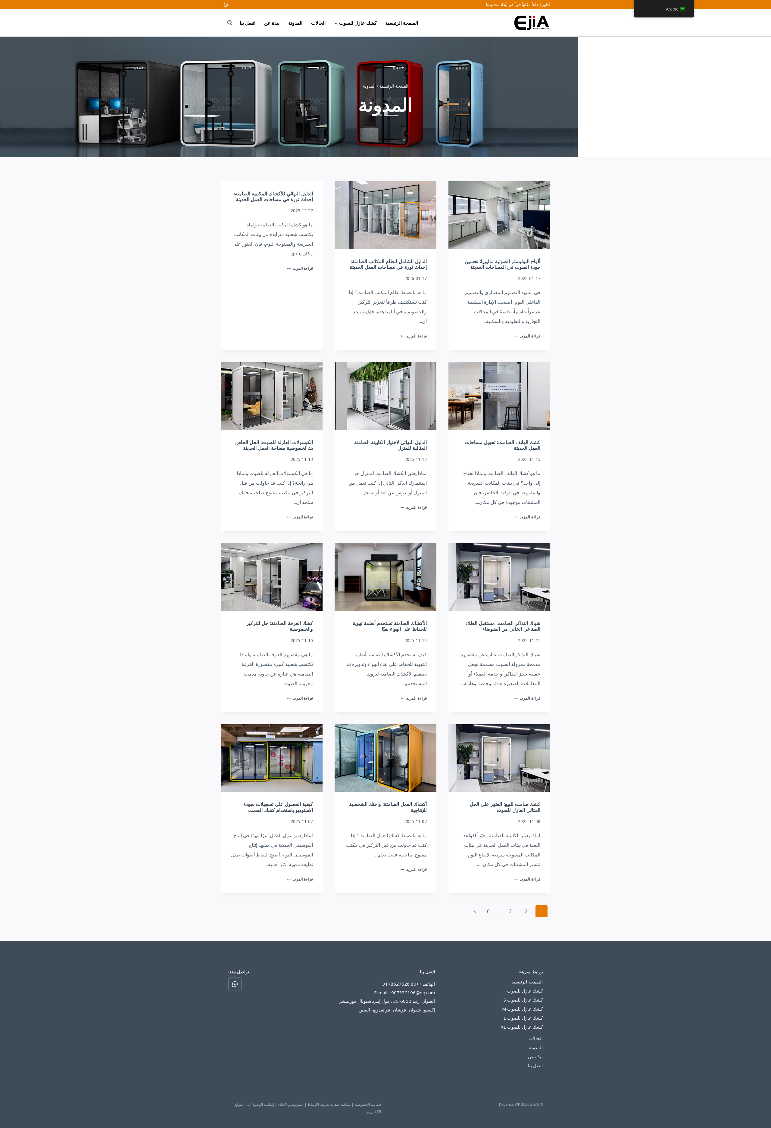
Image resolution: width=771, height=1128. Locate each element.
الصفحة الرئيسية (401, 23)
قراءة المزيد (527, 336)
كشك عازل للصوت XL (522, 1027)
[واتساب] (225, 4)
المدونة (295, 23)
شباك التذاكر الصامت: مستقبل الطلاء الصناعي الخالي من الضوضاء (502, 626)
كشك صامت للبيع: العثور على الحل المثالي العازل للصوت (505, 807)
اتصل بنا (247, 23)
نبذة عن (271, 23)
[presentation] (499, 215)
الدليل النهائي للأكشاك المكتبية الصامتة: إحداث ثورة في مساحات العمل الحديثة (273, 196)
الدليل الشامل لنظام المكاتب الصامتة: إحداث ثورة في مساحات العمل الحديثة (388, 264)
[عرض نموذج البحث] (227, 23)
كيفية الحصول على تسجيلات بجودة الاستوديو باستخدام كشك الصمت (278, 807)
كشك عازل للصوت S (523, 1000)
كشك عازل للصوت (525, 991)
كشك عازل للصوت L (523, 1018)
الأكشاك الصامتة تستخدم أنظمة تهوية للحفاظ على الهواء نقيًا (390, 626)
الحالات (318, 23)
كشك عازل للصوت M (522, 1009)
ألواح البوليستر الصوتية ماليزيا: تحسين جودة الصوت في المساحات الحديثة (502, 264)
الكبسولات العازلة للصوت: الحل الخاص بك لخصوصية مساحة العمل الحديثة (274, 445)
